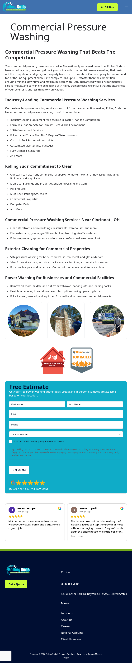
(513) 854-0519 (70, 583)
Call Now (109, 7)
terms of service (23, 455)
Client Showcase (71, 639)
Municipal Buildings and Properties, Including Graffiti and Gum (48, 183)
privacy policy (113, 452)
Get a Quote (16, 584)
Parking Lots (18, 189)
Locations (67, 613)
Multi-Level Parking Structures (28, 194)
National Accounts (72, 632)
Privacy (66, 657)
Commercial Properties (24, 199)
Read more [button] (77, 536)
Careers (66, 626)
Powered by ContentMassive (90, 654)
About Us (66, 620)
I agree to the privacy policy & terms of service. (39, 441)
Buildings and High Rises (25, 178)
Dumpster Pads (19, 204)
